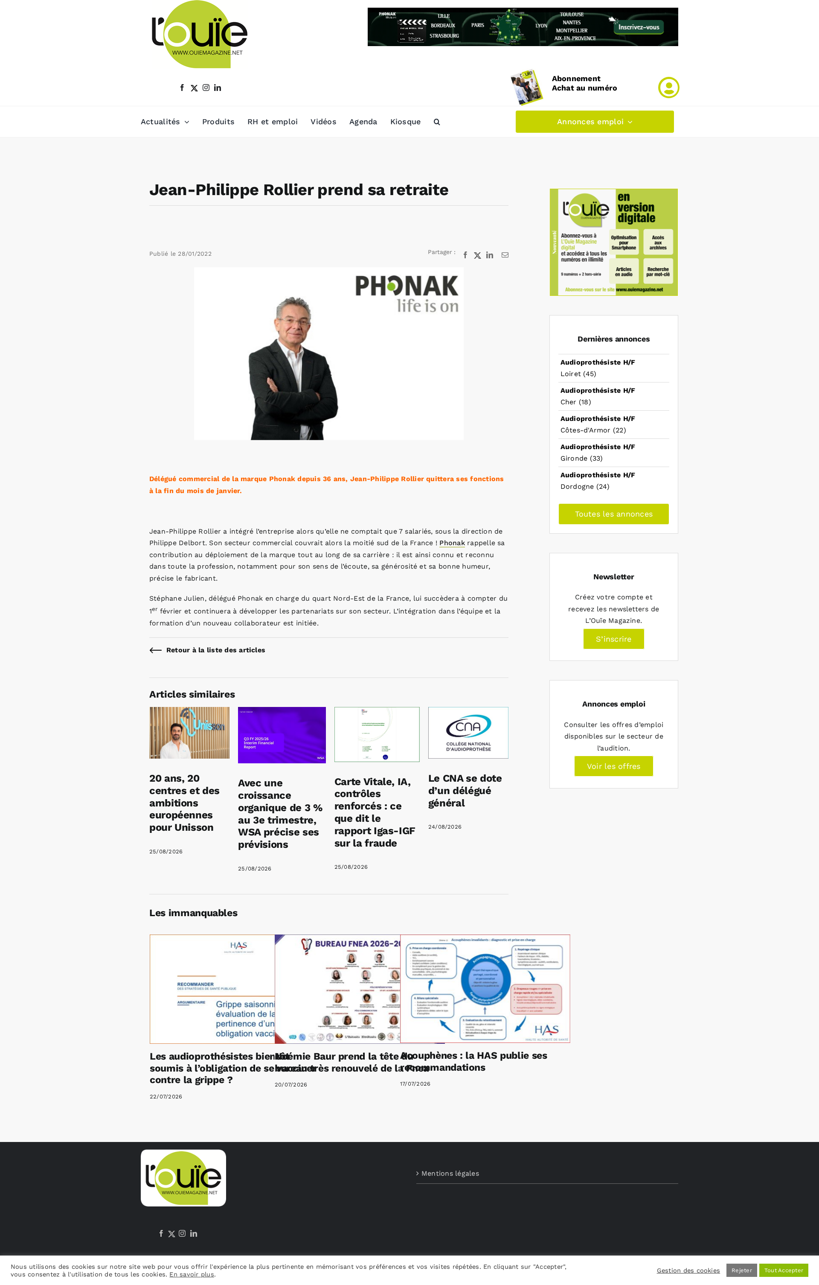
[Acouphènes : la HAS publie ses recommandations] (485, 989)
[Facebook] (161, 1233)
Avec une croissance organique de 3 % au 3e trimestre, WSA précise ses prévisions (280, 813)
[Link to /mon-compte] (669, 87)
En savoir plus (191, 1274)
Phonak (452, 543)
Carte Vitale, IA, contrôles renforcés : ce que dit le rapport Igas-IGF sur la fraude (374, 812)
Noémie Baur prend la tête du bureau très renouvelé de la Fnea (352, 1062)
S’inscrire (613, 638)
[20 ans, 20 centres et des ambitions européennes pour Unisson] (189, 713)
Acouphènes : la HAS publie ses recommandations (473, 1061)
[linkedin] (217, 87)
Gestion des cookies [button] (688, 1270)
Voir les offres (614, 766)
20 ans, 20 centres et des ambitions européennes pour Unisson (184, 802)
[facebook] (182, 87)
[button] (437, 121)
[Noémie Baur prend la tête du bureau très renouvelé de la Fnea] (360, 989)
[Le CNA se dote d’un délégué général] (468, 713)
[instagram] (206, 87)
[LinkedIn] (193, 1233)
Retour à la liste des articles (215, 650)
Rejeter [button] (742, 1270)
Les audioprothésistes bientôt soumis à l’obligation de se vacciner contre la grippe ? (233, 1068)
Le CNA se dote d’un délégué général (465, 790)
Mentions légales (450, 1173)
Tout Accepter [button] (783, 1270)
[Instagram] (182, 1233)
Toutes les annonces (614, 513)
